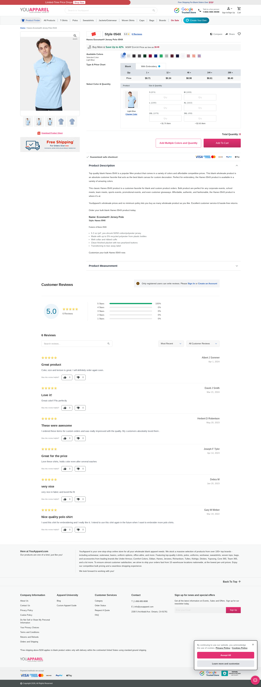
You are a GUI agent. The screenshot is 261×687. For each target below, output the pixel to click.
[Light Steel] (166, 56)
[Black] (134, 56)
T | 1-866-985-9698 (139, 601)
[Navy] (177, 56)
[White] (183, 56)
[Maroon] (172, 56)
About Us (24, 601)
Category (99, 601)
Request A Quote (102, 610)
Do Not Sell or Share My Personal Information (35, 621)
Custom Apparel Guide (66, 605)
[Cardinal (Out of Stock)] (188, 56)
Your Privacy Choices (29, 627)
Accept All (226, 655)
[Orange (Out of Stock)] (194, 56)
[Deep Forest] (145, 56)
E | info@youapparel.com (142, 607)
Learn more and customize (225, 663)
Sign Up (233, 610)
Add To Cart (222, 143)
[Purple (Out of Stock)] (199, 56)
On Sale (175, 20)
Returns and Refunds (29, 637)
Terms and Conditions (29, 632)
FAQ (97, 615)
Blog (59, 601)
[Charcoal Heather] (139, 56)
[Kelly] (161, 56)
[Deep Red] (150, 56)
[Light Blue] (123, 56)
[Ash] (128, 56)
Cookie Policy (26, 615)
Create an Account (207, 283)
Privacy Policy (26, 610)
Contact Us (25, 605)
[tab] (128, 66)
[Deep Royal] (156, 56)
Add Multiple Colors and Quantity (178, 143)
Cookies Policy (239, 648)
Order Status (100, 605)
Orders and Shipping (29, 642)
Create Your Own (198, 20)
